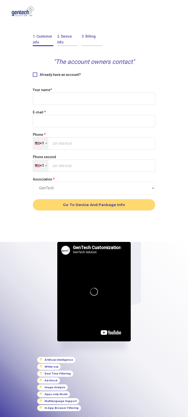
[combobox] (40, 143)
